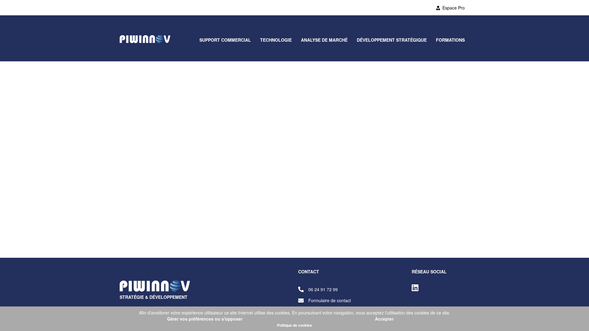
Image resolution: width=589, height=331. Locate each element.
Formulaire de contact (329, 300)
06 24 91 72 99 (323, 289)
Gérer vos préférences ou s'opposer (204, 319)
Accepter (384, 319)
